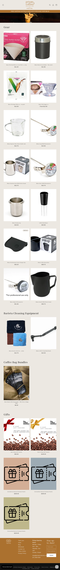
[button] (3, 5)
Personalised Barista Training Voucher (16, 531)
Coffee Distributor (43, 223)
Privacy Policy (22, 553)
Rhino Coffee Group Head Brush (43, 351)
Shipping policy (53, 567)
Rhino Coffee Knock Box (43, 262)
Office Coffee (22, 551)
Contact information (35, 568)
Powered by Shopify (22, 567)
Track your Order (21, 541)
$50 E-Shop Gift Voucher (16, 452)
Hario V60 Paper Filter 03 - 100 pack (16, 104)
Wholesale (21, 547)
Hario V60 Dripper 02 (43, 104)
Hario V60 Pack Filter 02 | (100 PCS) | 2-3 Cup (16, 64)
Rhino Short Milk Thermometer (43, 183)
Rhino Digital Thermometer (16, 302)
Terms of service (45, 567)
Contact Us (21, 549)
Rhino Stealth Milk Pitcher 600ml (43, 302)
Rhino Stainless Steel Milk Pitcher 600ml (16, 183)
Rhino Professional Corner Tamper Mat (16, 262)
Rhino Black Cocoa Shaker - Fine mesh (44, 64)
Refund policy (30, 567)
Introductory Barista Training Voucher (16, 491)
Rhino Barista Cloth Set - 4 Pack (16, 351)
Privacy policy (37, 567)
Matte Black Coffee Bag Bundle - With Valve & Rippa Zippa (16, 402)
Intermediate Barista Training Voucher (43, 491)
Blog (19, 544)
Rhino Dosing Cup (16, 223)
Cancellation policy (26, 568)
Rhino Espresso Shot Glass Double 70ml (16, 143)
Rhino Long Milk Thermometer (43, 143)
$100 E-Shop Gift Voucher (43, 452)
